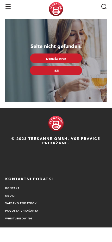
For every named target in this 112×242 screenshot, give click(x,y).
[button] (8, 6)
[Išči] (104, 6)
